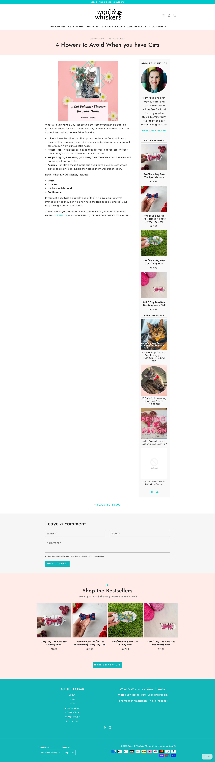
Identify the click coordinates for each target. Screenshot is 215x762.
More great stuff (107, 664)
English (68, 753)
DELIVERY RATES (72, 708)
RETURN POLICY (72, 712)
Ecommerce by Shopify (165, 746)
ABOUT (72, 695)
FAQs (72, 699)
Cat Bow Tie (61, 215)
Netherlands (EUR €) (49, 753)
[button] (138, 26)
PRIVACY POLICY (72, 717)
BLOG (72, 703)
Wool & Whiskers (136, 746)
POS (147, 746)
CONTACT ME (72, 721)
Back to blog (109, 505)
